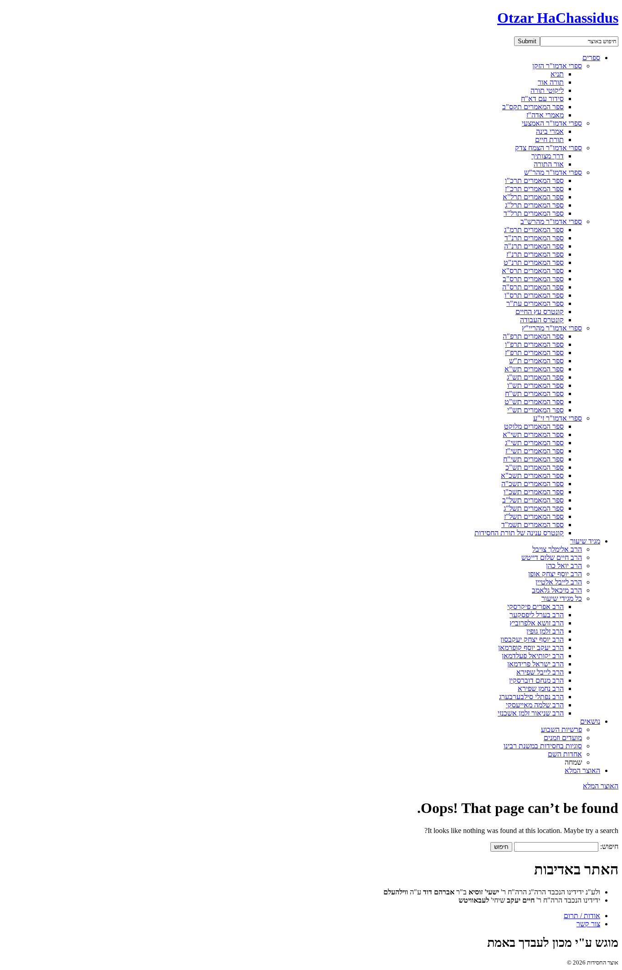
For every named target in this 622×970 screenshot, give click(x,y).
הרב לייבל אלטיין (558, 582)
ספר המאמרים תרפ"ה (533, 336)
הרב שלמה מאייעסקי (535, 705)
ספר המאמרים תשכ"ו (534, 492)
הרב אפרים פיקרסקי (535, 606)
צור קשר (588, 924)
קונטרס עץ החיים (539, 311)
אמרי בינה (550, 131)
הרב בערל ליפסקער (537, 615)
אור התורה (549, 164)
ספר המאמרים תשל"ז (534, 516)
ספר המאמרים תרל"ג (534, 205)
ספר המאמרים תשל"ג (534, 508)
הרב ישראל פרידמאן (535, 664)
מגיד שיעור (585, 541)
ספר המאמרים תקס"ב (533, 107)
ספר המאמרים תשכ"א (532, 475)
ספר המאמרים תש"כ (534, 467)
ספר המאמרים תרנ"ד (534, 238)
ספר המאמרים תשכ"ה (532, 484)
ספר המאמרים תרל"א (533, 197)
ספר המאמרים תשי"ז (534, 451)
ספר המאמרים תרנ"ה (534, 246)
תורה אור (551, 82)
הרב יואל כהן (564, 565)
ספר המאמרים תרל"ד (534, 213)
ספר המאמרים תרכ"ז (534, 189)
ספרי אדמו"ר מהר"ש (553, 172)
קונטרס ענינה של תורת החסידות (519, 533)
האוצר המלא (582, 770)
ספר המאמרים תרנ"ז (535, 254)
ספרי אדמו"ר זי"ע (557, 418)
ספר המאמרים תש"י (535, 410)
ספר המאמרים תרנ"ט (534, 262)
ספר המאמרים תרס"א (533, 270)
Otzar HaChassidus (557, 18)
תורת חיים (549, 139)
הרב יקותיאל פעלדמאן (533, 656)
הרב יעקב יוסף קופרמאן (531, 647)
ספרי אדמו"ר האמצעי (552, 123)
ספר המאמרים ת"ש (536, 361)
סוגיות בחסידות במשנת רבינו (543, 746)
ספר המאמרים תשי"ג (534, 443)
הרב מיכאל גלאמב (557, 590)
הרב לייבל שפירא (540, 672)
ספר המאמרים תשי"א (533, 434)
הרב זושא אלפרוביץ (537, 623)
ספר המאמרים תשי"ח (533, 459)
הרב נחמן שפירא (541, 688)
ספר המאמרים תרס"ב (533, 279)
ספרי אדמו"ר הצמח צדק (548, 148)
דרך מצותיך (547, 156)
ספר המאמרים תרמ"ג (534, 230)
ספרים (591, 57)
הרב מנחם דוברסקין (536, 680)
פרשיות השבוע (561, 729)
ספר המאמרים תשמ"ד (532, 524)
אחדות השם (565, 754)
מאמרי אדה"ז (545, 115)
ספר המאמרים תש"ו (535, 385)
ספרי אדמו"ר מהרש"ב (551, 221)
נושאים (590, 721)
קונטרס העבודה (542, 320)
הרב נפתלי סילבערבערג (531, 697)
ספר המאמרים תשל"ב (533, 500)
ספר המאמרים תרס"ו (534, 295)
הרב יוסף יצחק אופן (555, 574)
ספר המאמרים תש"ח (534, 393)
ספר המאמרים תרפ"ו (534, 344)
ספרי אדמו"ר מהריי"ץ (552, 328)
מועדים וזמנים (563, 737)
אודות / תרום (582, 915)
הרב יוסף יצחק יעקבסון (532, 639)
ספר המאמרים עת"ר (535, 303)
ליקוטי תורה (547, 90)
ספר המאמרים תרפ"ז (534, 352)
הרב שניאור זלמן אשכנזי (531, 713)
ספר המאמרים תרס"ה (533, 287)
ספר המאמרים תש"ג (535, 377)
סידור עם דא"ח (542, 98)
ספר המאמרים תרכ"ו (534, 180)
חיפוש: (609, 846)
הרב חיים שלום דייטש (551, 557)
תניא (557, 74)
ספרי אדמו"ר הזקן (557, 66)
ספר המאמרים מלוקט (534, 426)
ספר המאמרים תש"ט (534, 402)
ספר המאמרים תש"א (534, 369)
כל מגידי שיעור (561, 598)
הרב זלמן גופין (545, 631)
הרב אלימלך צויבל (557, 549)
